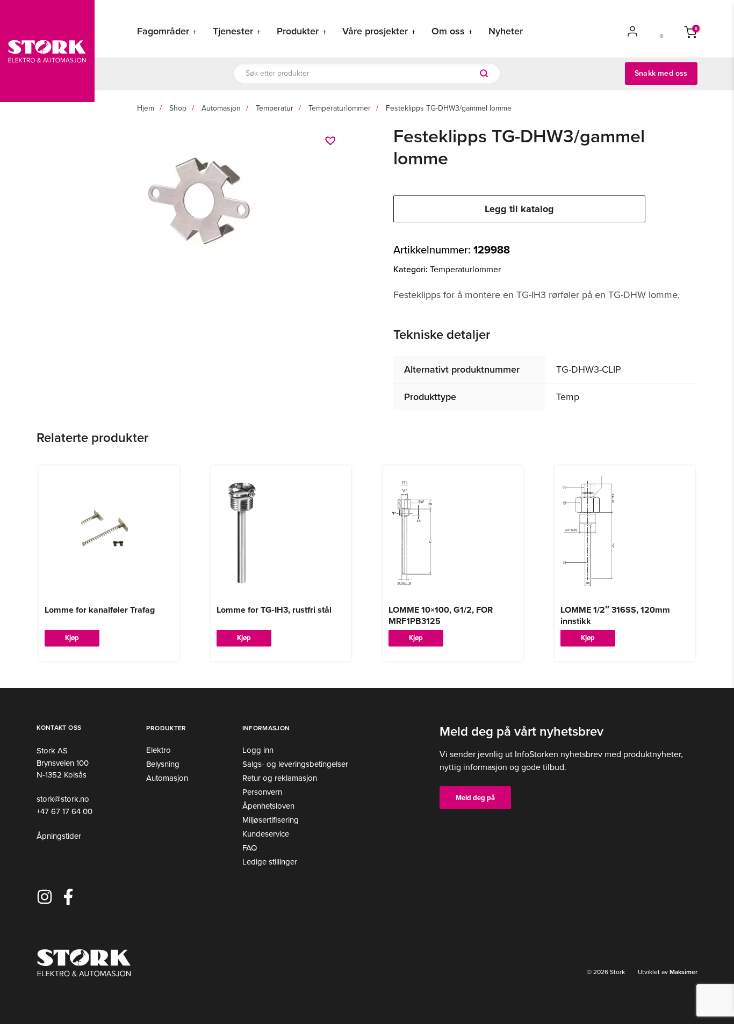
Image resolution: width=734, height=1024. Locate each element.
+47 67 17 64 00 (64, 811)
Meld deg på (475, 798)
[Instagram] (45, 897)
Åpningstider (59, 836)
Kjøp (72, 638)
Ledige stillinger (269, 862)
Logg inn (258, 750)
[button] (331, 141)
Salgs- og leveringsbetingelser (295, 764)
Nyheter (505, 31)
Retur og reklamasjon (279, 778)
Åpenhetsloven (268, 806)
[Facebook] (68, 897)
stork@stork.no (63, 799)
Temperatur (274, 108)
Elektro (158, 750)
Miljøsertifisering (270, 820)
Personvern (262, 792)
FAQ (249, 848)
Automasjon (221, 108)
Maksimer (682, 972)
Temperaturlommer (339, 108)
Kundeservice (265, 834)
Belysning (162, 764)
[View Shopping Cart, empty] (690, 31)
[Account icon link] (632, 31)
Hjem (145, 108)
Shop (177, 108)
